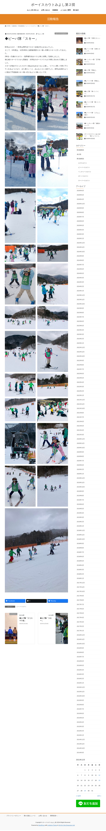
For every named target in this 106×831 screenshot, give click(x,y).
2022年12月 (81, 347)
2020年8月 (80, 456)
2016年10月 (81, 643)
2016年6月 (80, 661)
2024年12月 (81, 243)
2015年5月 (80, 718)
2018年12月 (81, 530)
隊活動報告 (80, 158)
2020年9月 (80, 452)
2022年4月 (80, 382)
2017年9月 (80, 596)
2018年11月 (80, 535)
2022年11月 (80, 352)
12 (99, 775)
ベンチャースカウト (84, 172)
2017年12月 (81, 583)
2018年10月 (81, 539)
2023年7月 (80, 317)
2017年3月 (80, 622)
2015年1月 (80, 735)
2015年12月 (81, 687)
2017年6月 (80, 609)
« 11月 (78, 796)
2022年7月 (80, 369)
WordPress (41, 825)
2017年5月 (80, 613)
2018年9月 (80, 543)
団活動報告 (80, 150)
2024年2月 (80, 286)
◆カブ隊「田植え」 (90, 70)
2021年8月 (80, 413)
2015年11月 (80, 691)
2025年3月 (80, 234)
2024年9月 (80, 256)
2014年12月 (81, 739)
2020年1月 (80, 474)
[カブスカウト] (11, 628)
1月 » (99, 796)
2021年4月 (80, 430)
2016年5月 (80, 665)
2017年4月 (80, 617)
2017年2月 (80, 626)
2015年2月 (80, 731)
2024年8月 (80, 260)
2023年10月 (81, 304)
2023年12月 (81, 295)
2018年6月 (80, 556)
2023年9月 (80, 308)
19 (99, 780)
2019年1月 (80, 526)
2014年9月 (80, 752)
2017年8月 (80, 600)
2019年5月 (80, 508)
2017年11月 (80, 587)
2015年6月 (80, 713)
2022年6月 (80, 373)
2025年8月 (80, 212)
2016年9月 (80, 648)
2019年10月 (81, 487)
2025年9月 (80, 208)
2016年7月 (80, 657)
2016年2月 (80, 678)
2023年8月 (80, 312)
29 (85, 791)
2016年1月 (80, 683)
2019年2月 (80, 521)
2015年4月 (80, 722)
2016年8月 (80, 652)
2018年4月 (80, 565)
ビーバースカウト (61, 33)
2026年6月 (80, 190)
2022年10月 (81, 356)
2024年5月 (80, 273)
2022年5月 (80, 378)
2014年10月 (81, 748)
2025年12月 (81, 204)
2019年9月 (80, 491)
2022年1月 (80, 395)
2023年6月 (80, 321)
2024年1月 (80, 291)
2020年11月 (80, 443)
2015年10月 (81, 696)
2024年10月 (81, 251)
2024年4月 (80, 278)
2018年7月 (80, 552)
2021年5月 (80, 426)
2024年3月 (80, 282)
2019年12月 (81, 478)
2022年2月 (80, 391)
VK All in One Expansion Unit (66, 825)
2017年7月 (80, 604)
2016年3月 (80, 674)
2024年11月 (80, 247)
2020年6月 (80, 465)
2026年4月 (80, 199)
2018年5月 (80, 561)
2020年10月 (81, 447)
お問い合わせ (43, 816)
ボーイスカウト (83, 176)
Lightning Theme (52, 825)
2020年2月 (80, 469)
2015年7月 (80, 709)
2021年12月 (81, 400)
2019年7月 (80, 500)
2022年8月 (80, 365)
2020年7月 (80, 461)
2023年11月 (80, 299)
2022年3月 (80, 386)
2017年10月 (81, 591)
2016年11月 (80, 639)
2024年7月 (80, 264)
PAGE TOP (101, 804)
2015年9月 (80, 700)
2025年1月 (80, 238)
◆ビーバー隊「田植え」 (92, 81)
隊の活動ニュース (30, 816)
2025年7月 (80, 217)
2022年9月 (80, 360)
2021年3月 (80, 434)
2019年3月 (80, 517)
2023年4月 (80, 330)
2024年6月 (80, 269)
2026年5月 (80, 195)
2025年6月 (80, 221)
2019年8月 (80, 495)
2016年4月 (80, 670)
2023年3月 (80, 334)
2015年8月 (80, 704)
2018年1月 (80, 578)
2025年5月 (80, 225)
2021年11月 (80, 404)
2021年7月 (80, 417)
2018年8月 (80, 548)
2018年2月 (80, 574)
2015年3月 (80, 726)
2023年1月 (80, 343)
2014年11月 (80, 744)
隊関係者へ (53, 816)
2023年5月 (80, 325)
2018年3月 (80, 569)
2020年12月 (81, 439)
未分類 (79, 154)
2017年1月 (80, 630)
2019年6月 (80, 504)
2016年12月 (81, 635)
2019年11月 (80, 482)
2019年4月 (80, 513)
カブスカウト (82, 163)
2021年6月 (80, 421)
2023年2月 (80, 338)
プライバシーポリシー (13, 816)
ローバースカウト (84, 180)
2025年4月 (80, 230)
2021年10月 (81, 408)
